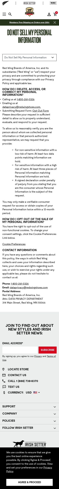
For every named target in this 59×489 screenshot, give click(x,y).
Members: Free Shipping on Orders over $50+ (29, 22)
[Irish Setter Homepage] (29, 444)
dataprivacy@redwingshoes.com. (21, 106)
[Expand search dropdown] (10, 14)
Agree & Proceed (29, 482)
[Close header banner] (55, 22)
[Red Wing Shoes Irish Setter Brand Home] (29, 12)
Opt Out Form (40, 110)
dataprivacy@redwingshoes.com (29, 287)
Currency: (16, 392)
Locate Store (18, 369)
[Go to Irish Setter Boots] (29, 3)
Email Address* (12, 343)
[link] (13, 244)
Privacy (38, 356)
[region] (29, 468)
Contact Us (17, 375)
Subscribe (47, 349)
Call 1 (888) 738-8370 (23, 381)
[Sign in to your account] (49, 14)
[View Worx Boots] (52, 3)
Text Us (13, 386)
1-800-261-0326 (25, 99)
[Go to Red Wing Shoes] (6, 3)
